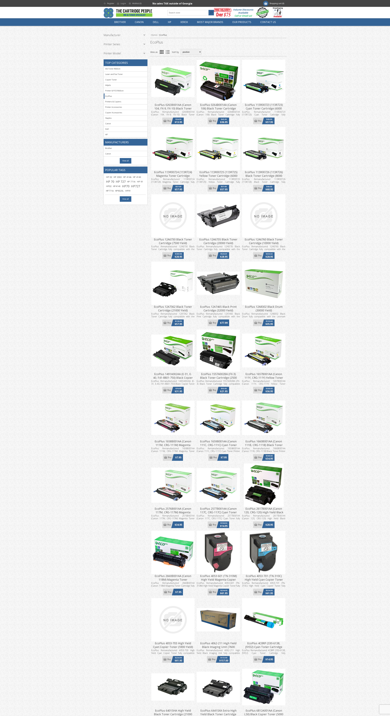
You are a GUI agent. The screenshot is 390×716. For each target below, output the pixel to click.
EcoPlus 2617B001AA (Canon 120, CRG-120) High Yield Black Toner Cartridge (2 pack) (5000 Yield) (264, 514)
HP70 (125, 186)
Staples (108, 118)
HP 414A (127, 177)
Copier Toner (111, 79)
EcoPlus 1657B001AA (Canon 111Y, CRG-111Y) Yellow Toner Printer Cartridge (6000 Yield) (264, 377)
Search (211, 12)
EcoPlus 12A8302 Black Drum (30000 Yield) (264, 308)
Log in (123, 3)
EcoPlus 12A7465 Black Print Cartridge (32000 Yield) (218, 308)
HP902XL (119, 190)
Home (154, 35)
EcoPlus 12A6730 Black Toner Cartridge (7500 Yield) (173, 241)
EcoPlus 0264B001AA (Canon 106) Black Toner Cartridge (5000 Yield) (218, 108)
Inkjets (108, 85)
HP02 (109, 186)
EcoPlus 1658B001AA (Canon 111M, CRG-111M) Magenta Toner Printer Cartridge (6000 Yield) (172, 446)
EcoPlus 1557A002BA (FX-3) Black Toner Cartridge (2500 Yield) (218, 377)
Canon (108, 123)
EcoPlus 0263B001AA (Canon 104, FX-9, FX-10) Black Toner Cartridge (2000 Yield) (173, 108)
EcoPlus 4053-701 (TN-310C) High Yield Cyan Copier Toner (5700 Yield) (264, 579)
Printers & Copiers (113, 101)
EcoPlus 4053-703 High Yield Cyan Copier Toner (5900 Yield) (173, 645)
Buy (169, 121)
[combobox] (188, 12)
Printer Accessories (113, 107)
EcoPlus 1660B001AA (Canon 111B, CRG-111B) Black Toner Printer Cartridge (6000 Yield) (264, 444)
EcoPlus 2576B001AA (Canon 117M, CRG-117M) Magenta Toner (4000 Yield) (173, 512)
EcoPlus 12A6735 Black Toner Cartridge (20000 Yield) (218, 241)
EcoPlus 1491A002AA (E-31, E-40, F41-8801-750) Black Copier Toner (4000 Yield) (173, 377)
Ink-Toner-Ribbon (112, 68)
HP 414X (137, 177)
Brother (108, 148)
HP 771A (131, 181)
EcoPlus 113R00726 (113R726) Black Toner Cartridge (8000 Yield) (264, 175)
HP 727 (121, 182)
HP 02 (109, 177)
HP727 (135, 186)
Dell (107, 129)
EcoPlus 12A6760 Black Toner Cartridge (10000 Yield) (264, 241)
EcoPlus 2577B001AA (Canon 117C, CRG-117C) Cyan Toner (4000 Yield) (218, 512)
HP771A (110, 190)
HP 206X (118, 177)
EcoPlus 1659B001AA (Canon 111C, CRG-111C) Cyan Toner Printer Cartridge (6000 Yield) (218, 444)
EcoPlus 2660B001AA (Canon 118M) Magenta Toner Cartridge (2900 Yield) (173, 579)
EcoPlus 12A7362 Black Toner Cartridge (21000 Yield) (173, 308)
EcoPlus (108, 96)
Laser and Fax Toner (114, 74)
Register (110, 3)
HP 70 (110, 182)
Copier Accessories (113, 112)
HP (106, 134)
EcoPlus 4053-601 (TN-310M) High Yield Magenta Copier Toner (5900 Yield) (218, 579)
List (167, 52)
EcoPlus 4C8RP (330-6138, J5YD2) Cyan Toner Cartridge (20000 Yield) (263, 646)
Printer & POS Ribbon (114, 90)
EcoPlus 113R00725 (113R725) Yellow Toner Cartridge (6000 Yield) (218, 175)
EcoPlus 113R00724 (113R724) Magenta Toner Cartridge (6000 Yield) (173, 175)
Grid (161, 52)
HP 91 (140, 181)
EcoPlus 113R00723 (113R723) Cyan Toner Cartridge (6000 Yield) (264, 108)
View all (125, 160)
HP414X (117, 186)
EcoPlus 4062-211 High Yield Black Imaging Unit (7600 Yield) (218, 646)
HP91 (128, 190)
